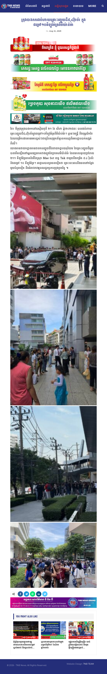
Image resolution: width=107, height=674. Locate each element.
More (92, 6)
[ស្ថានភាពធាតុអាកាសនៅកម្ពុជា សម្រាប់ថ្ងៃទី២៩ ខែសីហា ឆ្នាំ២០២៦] (53, 630)
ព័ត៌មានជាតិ (31, 6)
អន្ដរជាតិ (46, 6)
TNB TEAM (88, 664)
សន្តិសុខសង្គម (61, 6)
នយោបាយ (78, 6)
